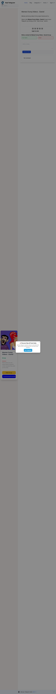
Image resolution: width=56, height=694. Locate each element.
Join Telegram (28, 350)
